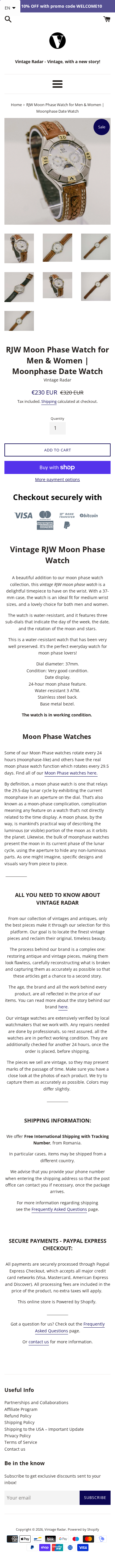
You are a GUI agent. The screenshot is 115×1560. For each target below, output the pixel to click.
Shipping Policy (19, 1422)
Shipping (49, 401)
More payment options (57, 479)
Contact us (14, 1449)
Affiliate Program (20, 1409)
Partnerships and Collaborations (36, 1402)
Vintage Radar (55, 1529)
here (63, 1007)
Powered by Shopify (83, 1529)
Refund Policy (17, 1416)
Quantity (57, 418)
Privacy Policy (17, 1435)
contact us (39, 1342)
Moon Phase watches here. (71, 773)
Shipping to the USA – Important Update (44, 1429)
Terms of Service (20, 1442)
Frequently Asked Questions (59, 1209)
